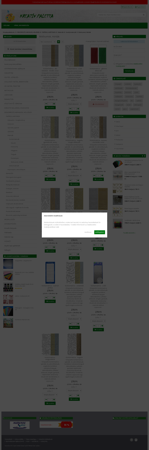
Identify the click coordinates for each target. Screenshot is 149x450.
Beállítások (88, 232)
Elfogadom (100, 232)
